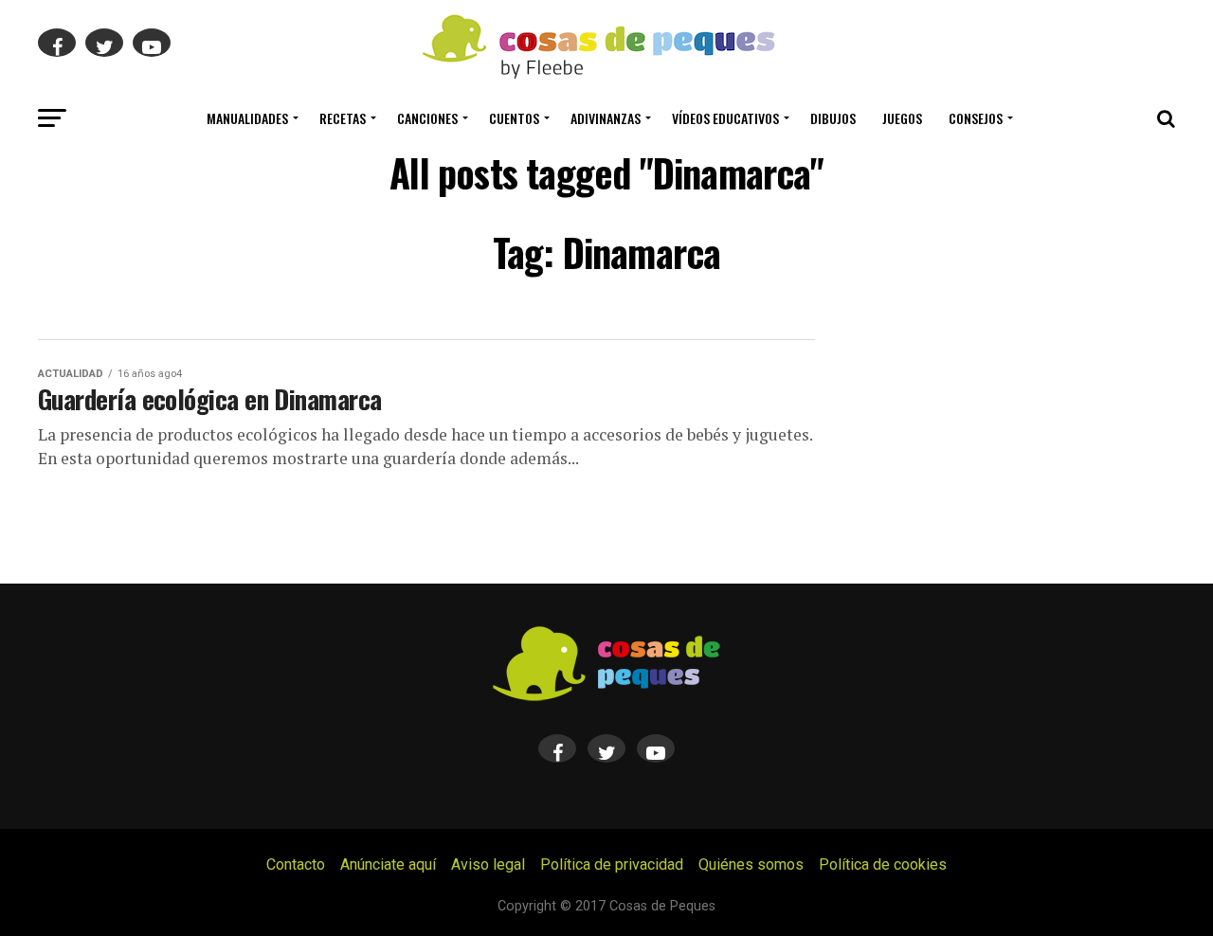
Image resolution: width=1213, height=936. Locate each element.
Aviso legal (488, 864)
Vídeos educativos (725, 118)
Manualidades (247, 118)
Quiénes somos (751, 864)
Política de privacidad (611, 864)
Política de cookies (883, 864)
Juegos (902, 118)
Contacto (295, 864)
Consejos (976, 118)
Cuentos (514, 118)
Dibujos (833, 118)
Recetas (342, 118)
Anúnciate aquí (388, 864)
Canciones (427, 118)
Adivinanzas (605, 118)
